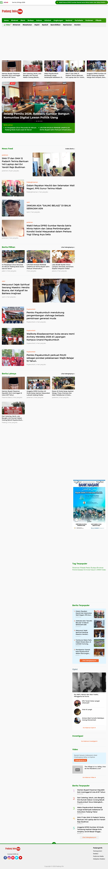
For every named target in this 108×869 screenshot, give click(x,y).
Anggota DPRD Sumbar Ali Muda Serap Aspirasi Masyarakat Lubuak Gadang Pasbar (38, 393)
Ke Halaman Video (89, 777)
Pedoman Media (98, 856)
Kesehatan (28, 25)
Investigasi (77, 736)
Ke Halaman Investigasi (88, 741)
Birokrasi (14, 20)
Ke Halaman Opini (89, 727)
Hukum (39, 20)
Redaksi (95, 853)
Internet (17, 25)
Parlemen (89, 20)
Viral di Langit (87, 709)
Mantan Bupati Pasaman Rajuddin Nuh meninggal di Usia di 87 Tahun (11, 75)
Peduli (45, 25)
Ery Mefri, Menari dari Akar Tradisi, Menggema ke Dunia (86, 695)
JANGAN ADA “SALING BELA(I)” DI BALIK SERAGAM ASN (49, 207)
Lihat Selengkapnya (67, 247)
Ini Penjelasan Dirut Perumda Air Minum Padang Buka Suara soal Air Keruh (82, 2)
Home (6, 2)
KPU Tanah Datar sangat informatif (91, 702)
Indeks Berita (69, 148)
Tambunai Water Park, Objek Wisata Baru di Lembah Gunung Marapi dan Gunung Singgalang (84, 642)
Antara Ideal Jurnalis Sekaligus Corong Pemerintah (93, 719)
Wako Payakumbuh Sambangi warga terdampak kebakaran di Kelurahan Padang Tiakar (53, 75)
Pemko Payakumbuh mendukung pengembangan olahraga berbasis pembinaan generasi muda (45, 315)
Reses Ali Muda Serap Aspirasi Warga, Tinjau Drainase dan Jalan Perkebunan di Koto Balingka (63, 393)
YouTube (22, 860)
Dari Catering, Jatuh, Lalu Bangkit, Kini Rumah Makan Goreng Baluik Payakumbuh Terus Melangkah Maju (32, 75)
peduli (5, 111)
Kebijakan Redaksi (99, 859)
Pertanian (68, 25)
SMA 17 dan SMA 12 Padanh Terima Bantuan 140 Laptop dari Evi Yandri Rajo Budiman (75, 75)
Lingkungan (58, 20)
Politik (74, 570)
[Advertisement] (67, 11)
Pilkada (98, 20)
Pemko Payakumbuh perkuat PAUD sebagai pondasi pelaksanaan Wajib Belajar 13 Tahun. (50, 358)
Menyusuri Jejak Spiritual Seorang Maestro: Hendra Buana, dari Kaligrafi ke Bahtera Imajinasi (83, 632)
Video (8, 25)
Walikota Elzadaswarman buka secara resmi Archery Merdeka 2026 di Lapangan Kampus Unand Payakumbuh (51, 337)
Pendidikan (56, 25)
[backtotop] (54, 844)
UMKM (78, 25)
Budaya (31, 20)
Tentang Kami (97, 851)
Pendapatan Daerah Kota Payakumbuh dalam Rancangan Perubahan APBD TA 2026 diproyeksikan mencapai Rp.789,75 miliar (83, 651)
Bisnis (23, 20)
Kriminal (48, 20)
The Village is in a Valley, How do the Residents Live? (95, 767)
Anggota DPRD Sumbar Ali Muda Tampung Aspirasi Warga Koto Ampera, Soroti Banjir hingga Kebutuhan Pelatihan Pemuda (96, 75)
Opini (37, 25)
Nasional (69, 20)
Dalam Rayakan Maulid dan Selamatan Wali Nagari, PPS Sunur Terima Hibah (51, 187)
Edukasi (80, 570)
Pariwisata (79, 20)
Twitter (17, 860)
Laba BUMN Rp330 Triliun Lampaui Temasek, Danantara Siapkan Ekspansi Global (62, 266)
